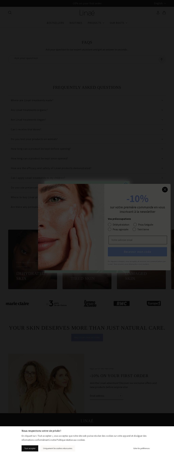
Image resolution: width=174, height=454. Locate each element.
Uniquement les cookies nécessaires (57, 448)
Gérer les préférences (141, 448)
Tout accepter (30, 448)
